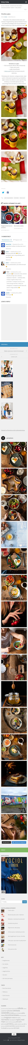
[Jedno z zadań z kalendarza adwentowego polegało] (14, 827)
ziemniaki (16, 1028)
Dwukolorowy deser (13, 923)
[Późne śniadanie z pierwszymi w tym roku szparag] (14, 561)
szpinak (17, 1026)
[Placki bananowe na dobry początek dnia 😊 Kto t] (14, 508)
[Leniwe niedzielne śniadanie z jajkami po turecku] (14, 588)
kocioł (7, 1015)
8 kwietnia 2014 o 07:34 (18, 244)
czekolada (16, 1010)
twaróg (8, 1028)
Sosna (7, 251)
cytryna (9, 1010)
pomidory (10, 1024)
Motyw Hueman (21, 1040)
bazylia (13, 1008)
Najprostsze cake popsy (14, 928)
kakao (3, 1015)
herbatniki (19, 1013)
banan (10, 1008)
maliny (18, 1018)
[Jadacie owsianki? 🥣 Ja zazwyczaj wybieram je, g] (14, 720)
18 (12, 207)
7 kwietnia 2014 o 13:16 (15, 251)
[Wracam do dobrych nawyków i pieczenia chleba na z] (14, 667)
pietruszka (3, 1024)
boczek (16, 1008)
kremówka (16, 198)
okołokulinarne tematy (7, 7)
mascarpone (12, 1020)
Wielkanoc (18, 7)
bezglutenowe (5, 6)
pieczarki (19, 1021)
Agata (7, 262)
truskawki (4, 1028)
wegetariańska (6, 971)
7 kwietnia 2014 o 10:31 (16, 272)
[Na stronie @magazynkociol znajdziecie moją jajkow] (14, 534)
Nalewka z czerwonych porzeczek (16, 919)
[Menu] (26, 2)
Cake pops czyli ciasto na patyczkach (17, 940)
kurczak (2, 1017)
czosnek (5, 1012)
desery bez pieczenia (16, 6)
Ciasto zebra (11, 910)
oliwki (6, 1022)
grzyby (15, 1013)
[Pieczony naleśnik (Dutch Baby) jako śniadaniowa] (14, 481)
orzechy (10, 1022)
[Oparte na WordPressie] (8, 1040)
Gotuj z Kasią (5, 2)
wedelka (7, 293)
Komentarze (7, 240)
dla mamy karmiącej (7, 978)
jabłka (23, 1013)
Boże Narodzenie (7, 988)
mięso (3, 1021)
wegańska (5, 968)
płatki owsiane (18, 1024)
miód (22, 1019)
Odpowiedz (8, 248)
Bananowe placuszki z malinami (16, 915)
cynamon (3, 1011)
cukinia (24, 1008)
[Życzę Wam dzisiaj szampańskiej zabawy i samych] (14, 774)
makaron (14, 1017)
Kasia (5, 17)
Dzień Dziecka (6, 995)
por (14, 1024)
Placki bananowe (12, 945)
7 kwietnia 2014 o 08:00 (16, 293)
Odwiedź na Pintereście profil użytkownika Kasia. (13, 430)
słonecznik (22, 1026)
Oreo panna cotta (12, 949)
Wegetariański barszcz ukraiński (6, 227)
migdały (18, 1020)
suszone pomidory (10, 1026)
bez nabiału (5, 964)
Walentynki (5, 999)
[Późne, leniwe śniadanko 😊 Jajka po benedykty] (14, 747)
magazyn (7, 1017)
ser (25, 1024)
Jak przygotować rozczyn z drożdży (16, 936)
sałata (22, 1024)
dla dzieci (5, 975)
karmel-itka (8, 244)
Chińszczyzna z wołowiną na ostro (16, 932)
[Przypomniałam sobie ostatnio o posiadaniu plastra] (14, 694)
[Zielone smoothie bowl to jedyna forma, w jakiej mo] (14, 641)
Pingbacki (18, 240)
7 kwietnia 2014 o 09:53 (15, 262)
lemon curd (7, 71)
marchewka (5, 1019)
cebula (20, 1008)
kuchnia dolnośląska (22, 1015)
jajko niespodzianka (9, 198)
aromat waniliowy (4, 1008)
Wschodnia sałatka (18, 226)
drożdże (11, 1013)
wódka (11, 1028)
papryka (13, 1022)
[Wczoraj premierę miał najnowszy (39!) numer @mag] (14, 614)
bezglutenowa (6, 960)
